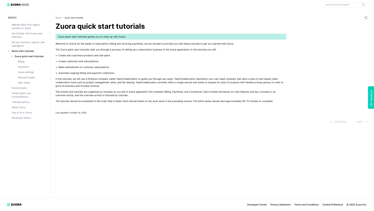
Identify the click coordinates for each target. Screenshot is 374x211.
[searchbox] (361, 4)
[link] (18, 4)
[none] (365, 17)
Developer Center (257, 204)
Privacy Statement (280, 204)
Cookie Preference (332, 204)
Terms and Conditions (306, 204)
